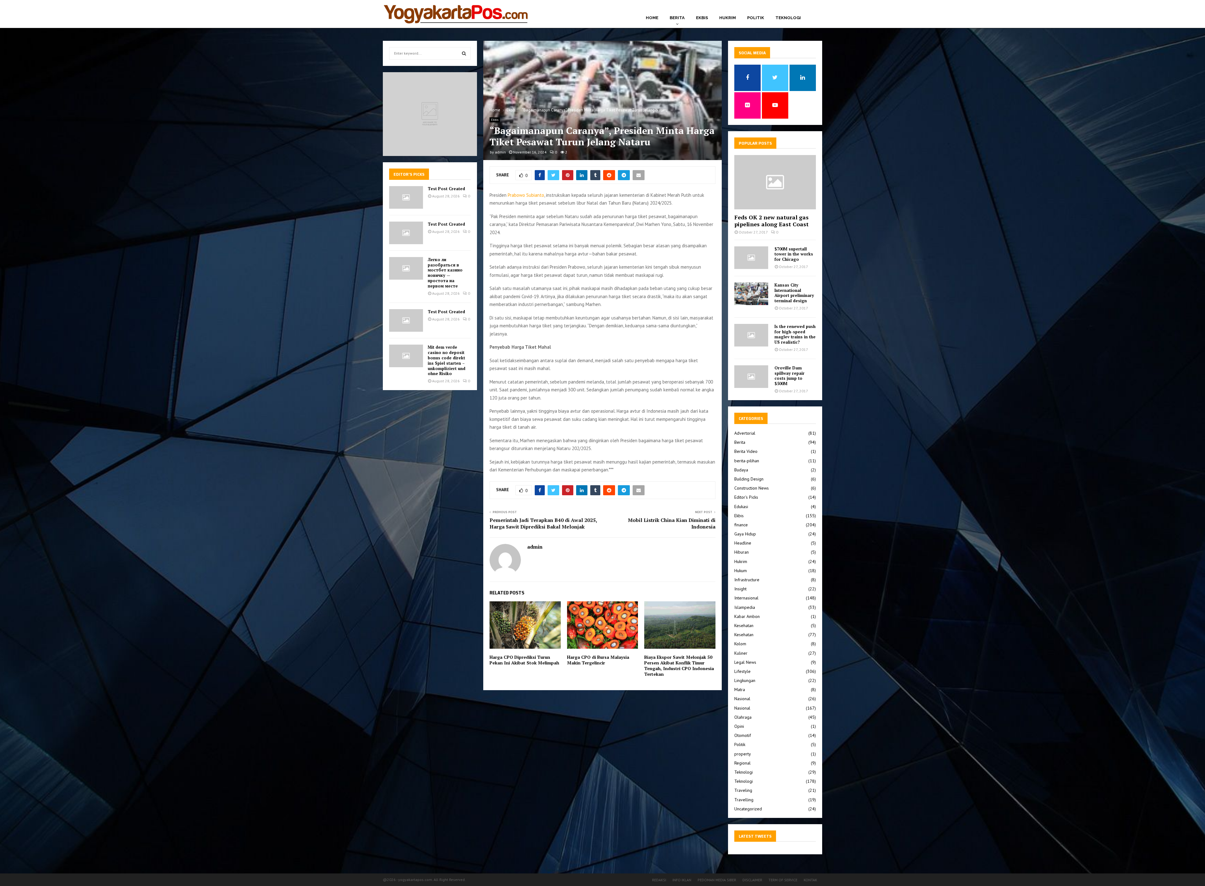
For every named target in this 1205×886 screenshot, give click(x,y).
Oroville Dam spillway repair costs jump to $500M (789, 375)
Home (652, 17)
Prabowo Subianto (526, 195)
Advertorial (744, 433)
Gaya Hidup (745, 534)
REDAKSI (659, 880)
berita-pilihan (746, 461)
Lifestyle (742, 671)
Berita (677, 17)
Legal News (745, 662)
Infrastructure (746, 580)
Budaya (741, 470)
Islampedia (744, 607)
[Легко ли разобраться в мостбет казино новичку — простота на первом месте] (406, 268)
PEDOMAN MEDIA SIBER (717, 880)
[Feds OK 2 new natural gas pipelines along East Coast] (775, 182)
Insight (740, 589)
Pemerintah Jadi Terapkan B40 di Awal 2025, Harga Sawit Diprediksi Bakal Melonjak (543, 523)
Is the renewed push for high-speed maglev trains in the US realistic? (795, 334)
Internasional (746, 598)
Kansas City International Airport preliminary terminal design (794, 292)
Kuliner (740, 653)
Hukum (740, 570)
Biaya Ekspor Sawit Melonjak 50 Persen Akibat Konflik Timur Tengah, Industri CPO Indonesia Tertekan (679, 665)
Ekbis (702, 17)
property (742, 754)
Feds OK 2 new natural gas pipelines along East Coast (771, 220)
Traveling (743, 790)
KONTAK (810, 880)
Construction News (751, 488)
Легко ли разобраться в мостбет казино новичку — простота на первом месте (445, 273)
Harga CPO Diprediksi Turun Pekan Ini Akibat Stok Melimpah (524, 660)
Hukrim (727, 17)
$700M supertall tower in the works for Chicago (793, 254)
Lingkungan (744, 680)
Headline (742, 543)
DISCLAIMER (752, 880)
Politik (755, 17)
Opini (739, 726)
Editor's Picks (746, 497)
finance (741, 525)
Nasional (742, 698)
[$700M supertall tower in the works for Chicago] (751, 257)
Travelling (743, 800)
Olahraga (743, 717)
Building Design (748, 479)
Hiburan (741, 552)
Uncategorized (748, 809)
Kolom (740, 644)
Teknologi (788, 17)
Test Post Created (446, 188)
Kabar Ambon (747, 616)
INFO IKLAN (681, 880)
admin (500, 152)
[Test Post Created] (406, 197)
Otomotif (742, 735)
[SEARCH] (464, 53)
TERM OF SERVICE (783, 880)
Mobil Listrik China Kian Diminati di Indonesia (671, 523)
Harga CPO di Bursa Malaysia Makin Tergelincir (598, 660)
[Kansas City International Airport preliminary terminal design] (751, 293)
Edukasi (741, 506)
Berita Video (746, 451)
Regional (742, 763)
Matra (739, 689)
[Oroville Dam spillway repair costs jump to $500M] (751, 376)
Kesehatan (743, 625)
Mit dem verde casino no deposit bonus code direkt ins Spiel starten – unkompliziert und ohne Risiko (446, 360)
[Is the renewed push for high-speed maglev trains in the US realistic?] (751, 335)
